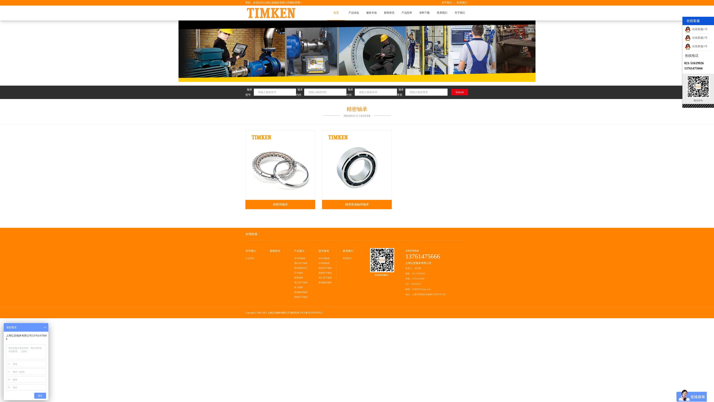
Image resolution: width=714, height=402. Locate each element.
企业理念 (249, 258)
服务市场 (371, 12)
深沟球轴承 (299, 258)
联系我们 (462, 2)
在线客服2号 (699, 37)
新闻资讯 (389, 12)
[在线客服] (4, 322)
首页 (336, 12)
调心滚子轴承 (301, 282)
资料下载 (424, 12)
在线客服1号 (699, 29)
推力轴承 (298, 287)
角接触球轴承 (301, 292)
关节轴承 (298, 273)
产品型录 (407, 12)
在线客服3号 (699, 46)
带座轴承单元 (301, 268)
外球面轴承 (324, 263)
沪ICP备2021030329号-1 (311, 312)
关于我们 (447, 2)
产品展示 (299, 251)
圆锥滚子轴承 (301, 297)
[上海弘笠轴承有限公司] (277, 13)
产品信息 (354, 12)
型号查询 (324, 251)
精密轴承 (298, 277)
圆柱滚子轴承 (301, 263)
